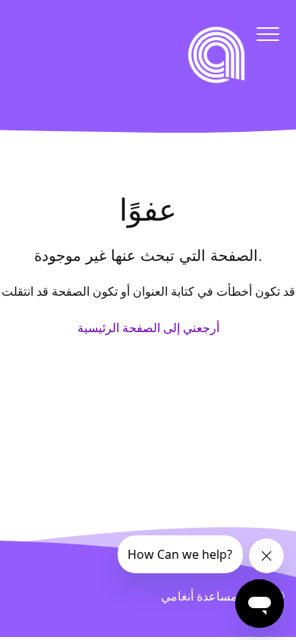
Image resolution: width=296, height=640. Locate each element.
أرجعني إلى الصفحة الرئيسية (148, 328)
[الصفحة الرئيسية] (216, 54)
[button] (267, 34)
